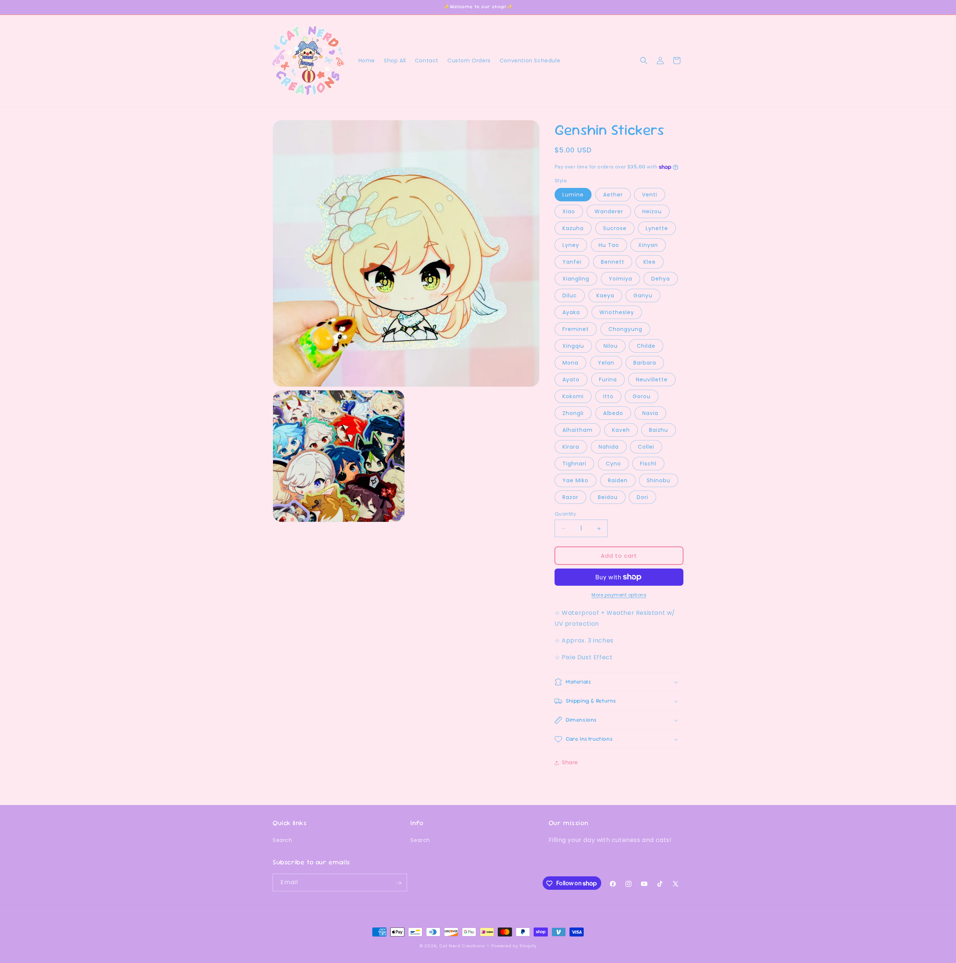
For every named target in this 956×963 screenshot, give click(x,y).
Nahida (609, 446)
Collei (646, 446)
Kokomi (573, 396)
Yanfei (571, 262)
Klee (649, 262)
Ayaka (571, 312)
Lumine (573, 194)
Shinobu (658, 480)
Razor (570, 497)
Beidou (608, 497)
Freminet (575, 329)
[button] (644, 60)
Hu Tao (609, 245)
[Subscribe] (398, 883)
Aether (613, 194)
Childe (646, 346)
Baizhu (658, 430)
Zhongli (573, 413)
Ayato (571, 379)
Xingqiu (573, 346)
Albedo (613, 413)
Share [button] (570, 762)
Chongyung (625, 329)
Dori (642, 497)
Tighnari (574, 463)
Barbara (644, 362)
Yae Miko (575, 480)
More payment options (619, 595)
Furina (608, 379)
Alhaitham (577, 430)
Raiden (618, 480)
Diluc (569, 295)
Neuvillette (652, 379)
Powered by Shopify (514, 946)
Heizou (652, 211)
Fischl (648, 463)
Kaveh (621, 430)
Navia (650, 413)
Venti (649, 194)
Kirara (570, 446)
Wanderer (609, 211)
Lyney (570, 245)
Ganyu (642, 295)
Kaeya (605, 295)
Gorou (642, 396)
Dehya (660, 278)
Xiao (568, 211)
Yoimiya (620, 278)
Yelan (606, 362)
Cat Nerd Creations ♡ (464, 946)
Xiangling (575, 278)
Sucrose (615, 228)
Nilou (610, 346)
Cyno (613, 463)
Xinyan (648, 245)
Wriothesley (616, 312)
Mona (570, 362)
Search (282, 839)
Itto (608, 396)
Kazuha (573, 228)
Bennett (612, 262)
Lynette (657, 228)
